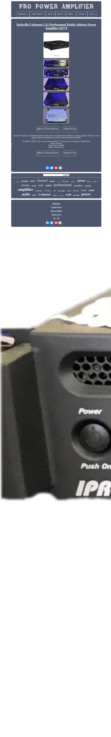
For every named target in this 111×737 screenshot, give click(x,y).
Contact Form (56, 207)
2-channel (44, 194)
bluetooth (61, 195)
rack (40, 185)
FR (58, 218)
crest (32, 181)
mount (24, 181)
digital (69, 191)
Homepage (56, 203)
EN (54, 218)
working (17, 181)
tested (83, 190)
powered (76, 195)
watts (91, 190)
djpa (34, 195)
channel (42, 180)
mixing (73, 181)
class (54, 191)
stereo (81, 180)
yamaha (88, 186)
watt (68, 194)
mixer (52, 181)
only (58, 181)
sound (34, 186)
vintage (55, 195)
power (86, 194)
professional (63, 185)
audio (26, 194)
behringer (65, 181)
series (49, 185)
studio (47, 191)
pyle (89, 181)
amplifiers (78, 186)
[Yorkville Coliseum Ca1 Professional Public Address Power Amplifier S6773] (56, 45)
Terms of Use (56, 215)
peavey (76, 191)
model (95, 181)
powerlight (61, 191)
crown (25, 185)
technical (38, 191)
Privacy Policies (56, 211)
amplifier (25, 189)
